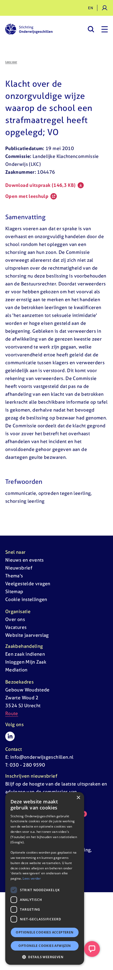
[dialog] (44, 878)
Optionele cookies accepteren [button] (44, 932)
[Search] (91, 29)
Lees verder (32, 878)
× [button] (78, 798)
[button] (45, 956)
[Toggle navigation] (104, 29)
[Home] (29, 29)
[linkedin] (10, 736)
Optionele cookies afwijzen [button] (44, 945)
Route (11, 713)
